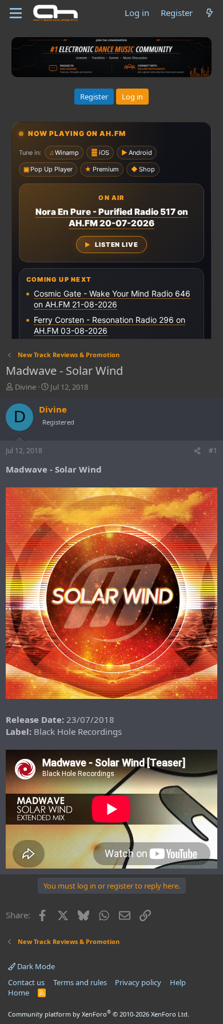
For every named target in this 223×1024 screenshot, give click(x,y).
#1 (213, 450)
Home (18, 992)
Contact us (26, 982)
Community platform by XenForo (98, 1014)
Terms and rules (80, 982)
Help (178, 982)
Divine (25, 387)
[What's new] (209, 12)
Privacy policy (138, 982)
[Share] (197, 451)
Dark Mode (35, 966)
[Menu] (15, 13)
